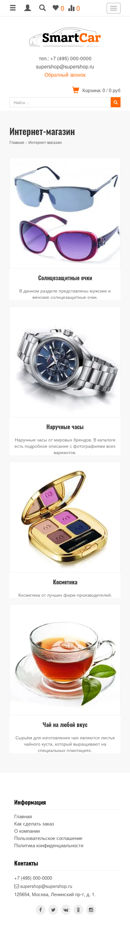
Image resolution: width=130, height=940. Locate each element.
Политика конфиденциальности (48, 845)
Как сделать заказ (34, 823)
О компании (27, 830)
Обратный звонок (65, 74)
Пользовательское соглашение (48, 838)
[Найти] (116, 102)
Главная (16, 142)
